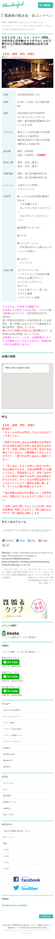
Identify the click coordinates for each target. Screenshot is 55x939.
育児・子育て (8, 815)
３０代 (6, 856)
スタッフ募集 (8, 723)
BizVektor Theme (33, 930)
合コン (6, 789)
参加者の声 (7, 760)
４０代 (6, 862)
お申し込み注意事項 (11, 710)
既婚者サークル (9, 802)
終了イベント (8, 837)
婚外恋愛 (7, 796)
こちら (33, 506)
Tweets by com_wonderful (14, 905)
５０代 (6, 869)
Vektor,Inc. (47, 930)
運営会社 (7, 767)
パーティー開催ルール (12, 735)
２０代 (6, 850)
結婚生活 (7, 808)
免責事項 (7, 748)
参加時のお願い (9, 754)
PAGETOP (46, 916)
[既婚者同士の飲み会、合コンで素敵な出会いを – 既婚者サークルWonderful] (13, 5)
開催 (5, 843)
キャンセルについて (11, 716)
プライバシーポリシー (12, 741)
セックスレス (8, 783)
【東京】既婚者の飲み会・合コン (17, 831)
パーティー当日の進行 (12, 729)
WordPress (19, 930)
